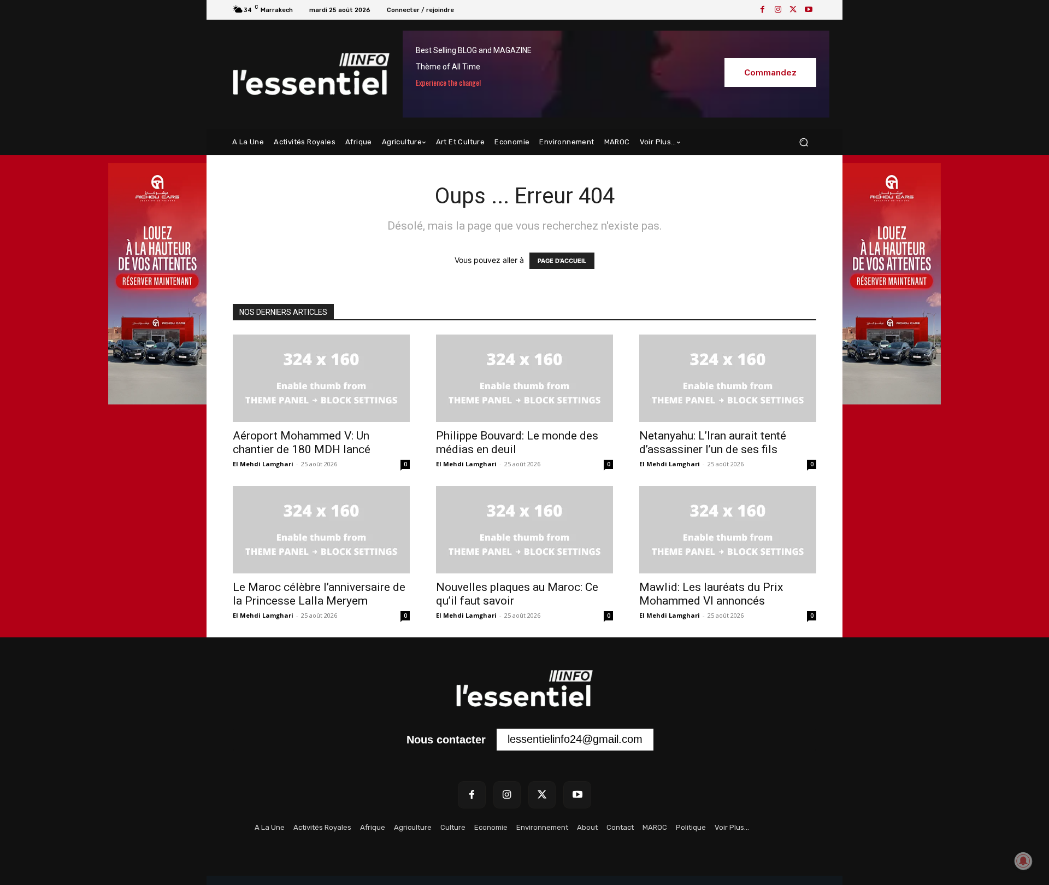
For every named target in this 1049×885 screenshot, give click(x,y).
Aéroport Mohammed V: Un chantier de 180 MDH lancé (301, 442)
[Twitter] (793, 9)
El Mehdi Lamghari (263, 464)
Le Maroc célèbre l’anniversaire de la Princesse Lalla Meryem (319, 594)
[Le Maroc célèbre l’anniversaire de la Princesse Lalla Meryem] (321, 529)
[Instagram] (778, 9)
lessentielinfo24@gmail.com (575, 739)
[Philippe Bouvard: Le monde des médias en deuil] (524, 378)
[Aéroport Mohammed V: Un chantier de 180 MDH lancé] (321, 378)
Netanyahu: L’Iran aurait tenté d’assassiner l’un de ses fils (712, 442)
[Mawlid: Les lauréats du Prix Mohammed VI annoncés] (727, 529)
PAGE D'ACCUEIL (562, 261)
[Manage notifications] (1023, 861)
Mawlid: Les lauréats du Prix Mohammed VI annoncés (711, 594)
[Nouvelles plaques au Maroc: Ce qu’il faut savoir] (524, 529)
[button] (803, 142)
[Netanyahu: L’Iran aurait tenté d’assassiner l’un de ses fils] (727, 378)
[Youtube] (808, 9)
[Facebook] (762, 9)
